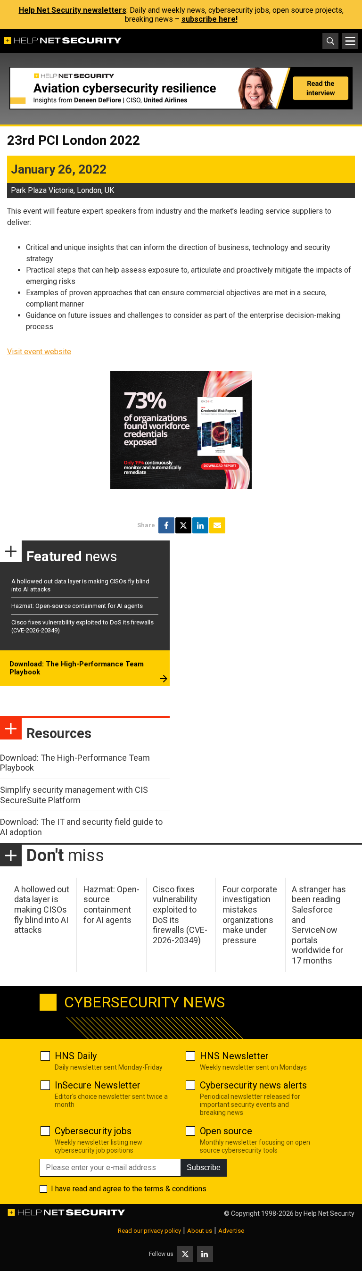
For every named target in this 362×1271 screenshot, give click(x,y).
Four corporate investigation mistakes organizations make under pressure (249, 914)
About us (199, 1230)
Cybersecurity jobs (93, 1131)
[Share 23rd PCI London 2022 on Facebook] (166, 525)
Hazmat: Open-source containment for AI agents (77, 605)
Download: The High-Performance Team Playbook (76, 668)
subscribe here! (209, 19)
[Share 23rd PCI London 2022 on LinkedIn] (200, 525)
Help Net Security (329, 1213)
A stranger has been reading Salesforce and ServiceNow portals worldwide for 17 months (319, 924)
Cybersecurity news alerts (253, 1085)
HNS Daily (76, 1056)
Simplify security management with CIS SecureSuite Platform (74, 795)
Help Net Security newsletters (72, 10)
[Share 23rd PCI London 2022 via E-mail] (217, 525)
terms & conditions (175, 1188)
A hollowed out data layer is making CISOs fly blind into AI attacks (41, 909)
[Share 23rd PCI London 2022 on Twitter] (183, 525)
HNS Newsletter (234, 1056)
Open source (226, 1131)
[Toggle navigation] (350, 41)
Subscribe (204, 1167)
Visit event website (39, 351)
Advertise (231, 1230)
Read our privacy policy (149, 1230)
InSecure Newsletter (97, 1085)
